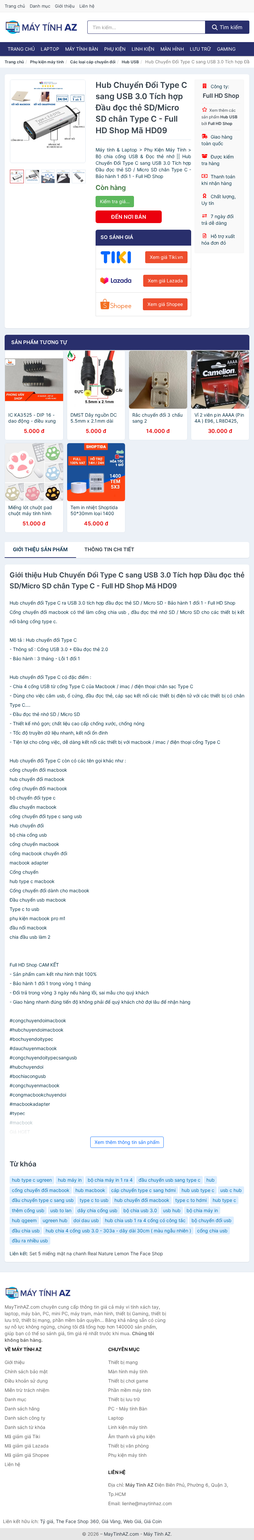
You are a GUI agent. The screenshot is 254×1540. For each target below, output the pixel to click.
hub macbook (90, 1190)
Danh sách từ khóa (25, 1427)
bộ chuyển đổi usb (211, 1220)
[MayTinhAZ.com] (41, 27)
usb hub (172, 1210)
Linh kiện (143, 49)
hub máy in (70, 1180)
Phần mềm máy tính (129, 1390)
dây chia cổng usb (97, 1210)
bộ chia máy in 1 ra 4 (110, 1180)
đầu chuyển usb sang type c (169, 1180)
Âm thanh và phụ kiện (131, 1436)
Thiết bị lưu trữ (124, 1399)
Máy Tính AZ (157, 1534)
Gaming (226, 49)
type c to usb (94, 1200)
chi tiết (109, 549)
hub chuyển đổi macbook (141, 1200)
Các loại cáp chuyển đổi (92, 61)
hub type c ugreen (32, 1180)
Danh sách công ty (25, 1418)
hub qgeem (24, 1220)
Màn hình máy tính (128, 1371)
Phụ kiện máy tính (47, 61)
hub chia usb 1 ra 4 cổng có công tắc (145, 1220)
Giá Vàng (111, 1521)
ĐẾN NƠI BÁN (128, 216)
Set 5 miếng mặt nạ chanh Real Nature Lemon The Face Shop (96, 1253)
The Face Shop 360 (77, 1521)
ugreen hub (55, 1220)
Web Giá (132, 1521)
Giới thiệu (65, 6)
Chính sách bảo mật (26, 1371)
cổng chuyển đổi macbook (40, 1190)
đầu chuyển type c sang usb (43, 1200)
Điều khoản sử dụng (26, 1381)
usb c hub (231, 1190)
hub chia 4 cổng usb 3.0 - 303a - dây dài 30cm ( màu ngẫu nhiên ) (118, 1230)
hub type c (224, 1200)
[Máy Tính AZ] (38, 1292)
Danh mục (40, 6)
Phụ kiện (115, 49)
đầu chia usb (26, 1230)
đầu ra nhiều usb (30, 1240)
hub (210, 1180)
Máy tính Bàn (81, 49)
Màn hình (172, 49)
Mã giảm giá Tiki (22, 1436)
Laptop (50, 49)
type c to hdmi (191, 1200)
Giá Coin (153, 1521)
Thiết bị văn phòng (128, 1446)
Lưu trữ (200, 49)
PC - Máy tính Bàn (127, 1408)
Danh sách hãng (22, 1408)
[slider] (17, 177)
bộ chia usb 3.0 (140, 1210)
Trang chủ (15, 6)
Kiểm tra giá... (115, 201)
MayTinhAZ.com (121, 1534)
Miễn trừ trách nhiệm (27, 1390)
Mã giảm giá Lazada (27, 1446)
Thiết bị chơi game (128, 1381)
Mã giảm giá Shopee (27, 1455)
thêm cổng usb (28, 1210)
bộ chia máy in (202, 1210)
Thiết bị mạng (123, 1362)
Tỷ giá (46, 1521)
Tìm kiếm (230, 27)
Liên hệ (87, 6)
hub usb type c (198, 1190)
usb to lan (60, 1210)
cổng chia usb (212, 1230)
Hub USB (130, 61)
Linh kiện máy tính (127, 1427)
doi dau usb (86, 1220)
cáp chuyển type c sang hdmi (143, 1190)
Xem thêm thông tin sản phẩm (127, 1142)
